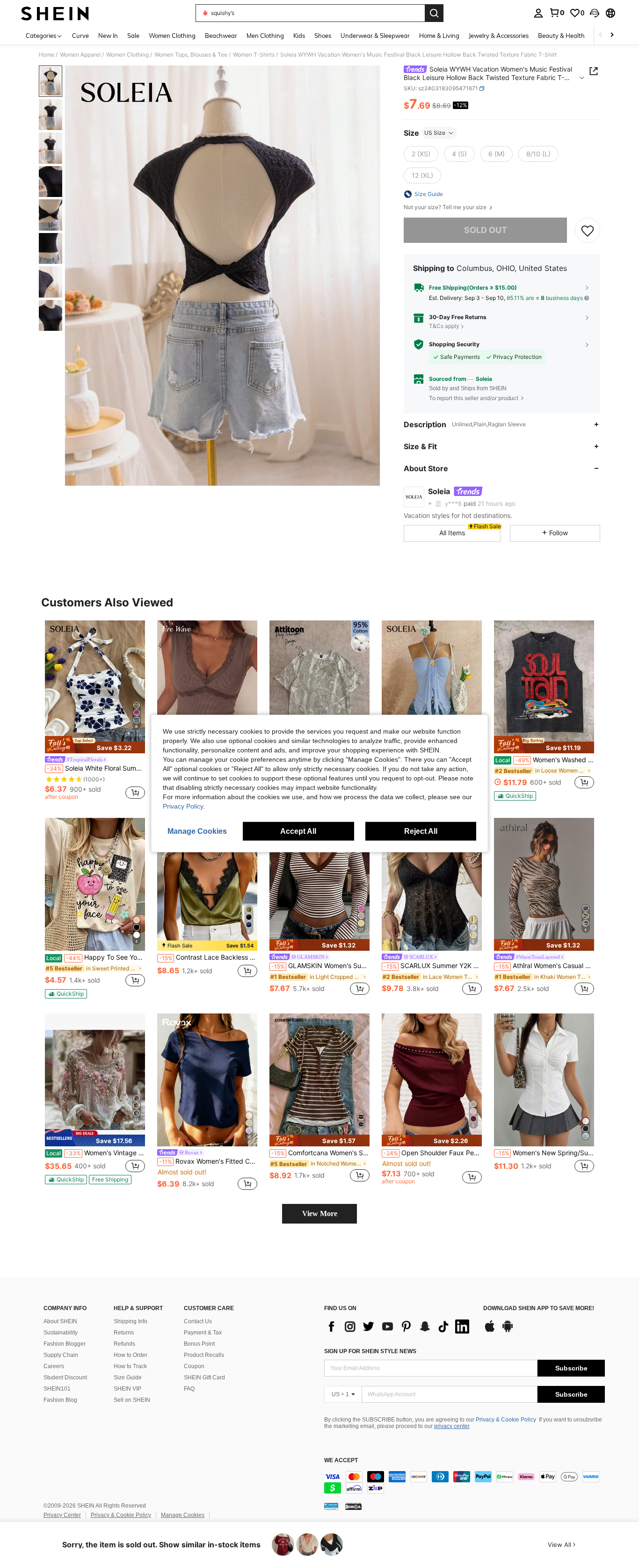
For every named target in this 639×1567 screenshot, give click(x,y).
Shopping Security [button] (454, 344)
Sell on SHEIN (132, 1400)
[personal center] (538, 13)
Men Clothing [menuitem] (265, 35)
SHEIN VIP (127, 1388)
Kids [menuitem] (299, 35)
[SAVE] (587, 230)
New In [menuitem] (108, 35)
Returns (124, 1332)
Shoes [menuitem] (322, 35)
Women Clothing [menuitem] (172, 35)
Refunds (124, 1344)
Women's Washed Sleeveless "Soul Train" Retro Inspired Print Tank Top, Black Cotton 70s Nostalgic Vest (544, 760)
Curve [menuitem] (80, 35)
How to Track (130, 1366)
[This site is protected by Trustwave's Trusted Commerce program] (331, 1506)
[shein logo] (55, 13)
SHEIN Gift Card (204, 1377)
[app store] (489, 1330)
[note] (95, 745)
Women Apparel (80, 54)
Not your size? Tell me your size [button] (446, 207)
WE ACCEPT (341, 1461)
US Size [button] (434, 132)
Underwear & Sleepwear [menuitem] (375, 35)
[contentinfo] (464, 1482)
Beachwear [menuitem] (221, 35)
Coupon (194, 1366)
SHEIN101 (57, 1388)
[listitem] (95, 712)
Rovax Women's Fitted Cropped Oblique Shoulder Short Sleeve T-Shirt (208, 1161)
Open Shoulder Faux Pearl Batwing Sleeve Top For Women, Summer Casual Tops (433, 1153)
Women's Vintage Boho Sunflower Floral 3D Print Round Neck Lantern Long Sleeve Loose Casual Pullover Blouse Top (95, 1153)
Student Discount (65, 1377)
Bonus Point (199, 1344)
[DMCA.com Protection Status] (353, 1506)
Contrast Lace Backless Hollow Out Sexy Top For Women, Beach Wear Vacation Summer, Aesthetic (208, 957)
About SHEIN (60, 1321)
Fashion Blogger (65, 1344)
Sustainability (61, 1332)
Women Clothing (127, 54)
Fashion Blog (60, 1400)
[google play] (507, 1330)
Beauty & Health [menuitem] (561, 35)
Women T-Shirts (254, 54)
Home (46, 54)
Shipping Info (130, 1321)
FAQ (189, 1388)
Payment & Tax (203, 1332)
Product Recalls (204, 1355)
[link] (557, 12)
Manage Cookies (182, 1515)
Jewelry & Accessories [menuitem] (499, 35)
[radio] (421, 154)
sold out (485, 230)
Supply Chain (61, 1355)
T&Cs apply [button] (444, 325)
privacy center (451, 1426)
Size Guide (128, 1377)
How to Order (130, 1355)
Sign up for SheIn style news (370, 1351)
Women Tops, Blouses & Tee (190, 54)
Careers (54, 1366)
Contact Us (198, 1321)
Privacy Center (62, 1515)
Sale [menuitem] (133, 35)
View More (319, 1213)
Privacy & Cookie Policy (506, 1419)
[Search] (434, 13)
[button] (594, 13)
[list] (399, 1326)
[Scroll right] (612, 35)
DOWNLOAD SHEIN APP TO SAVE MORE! (538, 1308)
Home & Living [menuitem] (439, 35)
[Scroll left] (600, 35)
